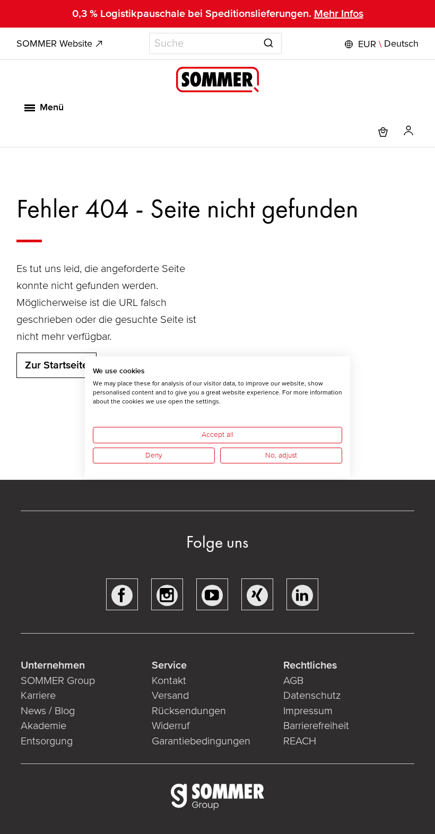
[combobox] (215, 43)
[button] (380, 44)
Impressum (308, 711)
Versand (170, 695)
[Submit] (268, 41)
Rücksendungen (189, 711)
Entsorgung (47, 741)
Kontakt (169, 680)
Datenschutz (312, 695)
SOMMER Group (58, 680)
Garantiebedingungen (201, 741)
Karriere (38, 695)
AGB (293, 680)
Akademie (45, 725)
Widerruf (170, 725)
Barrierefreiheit (316, 725)
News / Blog (48, 711)
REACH (299, 741)
